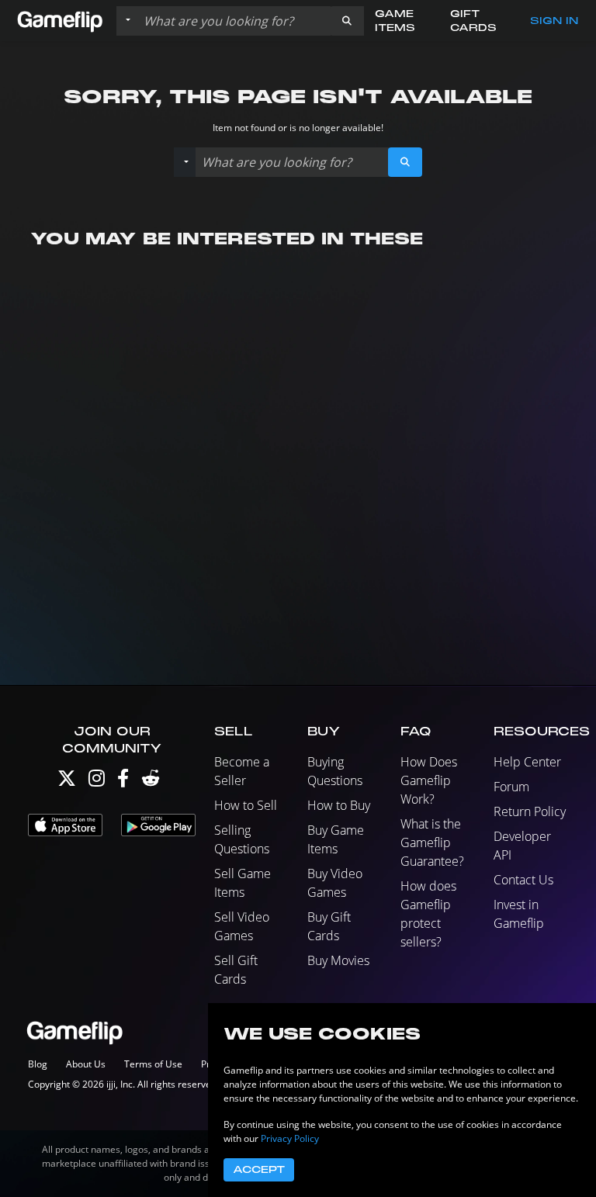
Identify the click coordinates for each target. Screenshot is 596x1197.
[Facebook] (123, 781)
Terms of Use (153, 1064)
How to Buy (338, 805)
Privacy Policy (290, 1138)
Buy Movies (338, 960)
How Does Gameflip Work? (428, 780)
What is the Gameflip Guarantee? (432, 842)
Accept (259, 1170)
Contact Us (523, 879)
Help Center (527, 761)
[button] (347, 21)
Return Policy (530, 811)
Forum (511, 786)
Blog (37, 1064)
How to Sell (245, 805)
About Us (86, 1064)
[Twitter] (66, 781)
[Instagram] (96, 781)
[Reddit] (150, 781)
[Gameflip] (60, 19)
